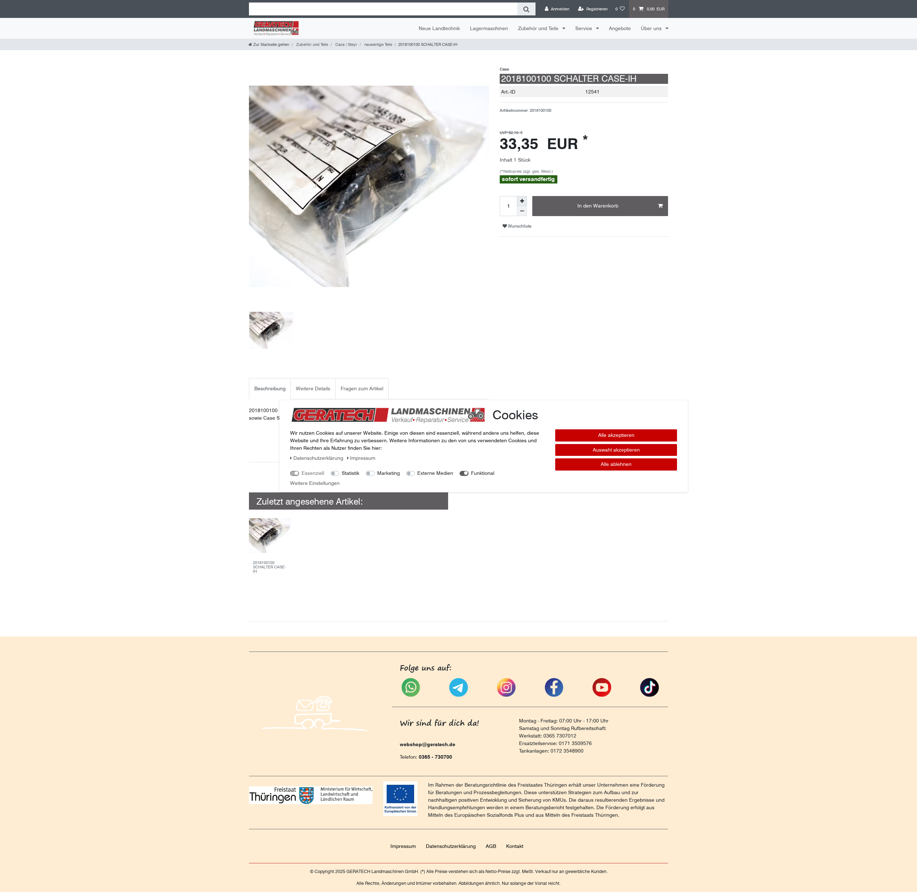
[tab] (270, 388)
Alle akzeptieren (616, 435)
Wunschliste (519, 226)
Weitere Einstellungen (315, 483)
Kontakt (514, 846)
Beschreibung (269, 388)
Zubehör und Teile (539, 28)
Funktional (482, 473)
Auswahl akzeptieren (616, 449)
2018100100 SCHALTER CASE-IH (269, 567)
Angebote (620, 28)
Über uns (652, 28)
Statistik (350, 473)
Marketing (388, 473)
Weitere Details (313, 388)
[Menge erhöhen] (522, 201)
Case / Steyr (345, 44)
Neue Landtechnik (439, 28)
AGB (491, 846)
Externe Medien (435, 473)
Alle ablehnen (616, 464)
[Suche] (526, 9)
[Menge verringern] (522, 211)
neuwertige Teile (377, 44)
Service (584, 28)
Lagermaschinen (489, 28)
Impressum (403, 846)
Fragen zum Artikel (362, 388)
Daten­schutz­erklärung (451, 846)
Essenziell (313, 473)
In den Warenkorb (597, 206)
